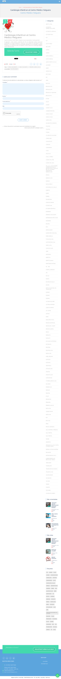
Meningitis (48, 335)
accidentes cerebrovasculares (50, 28)
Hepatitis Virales (49, 260)
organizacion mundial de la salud (51, 613)
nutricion (52, 604)
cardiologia (49, 577)
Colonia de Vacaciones (51, 135)
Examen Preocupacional (51, 233)
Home (20, 7)
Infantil (47, 278)
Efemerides (48, 211)
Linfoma (48, 313)
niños (47, 604)
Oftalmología (49, 368)
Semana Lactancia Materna (52, 449)
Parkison (48, 390)
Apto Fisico (48, 74)
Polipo (47, 396)
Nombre (4, 96)
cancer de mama (54, 575)
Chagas (47, 132)
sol (56, 624)
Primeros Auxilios (50, 405)
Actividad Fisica (49, 34)
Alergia (47, 49)
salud (47, 621)
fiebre (52, 588)
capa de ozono (49, 117)
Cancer (47, 104)
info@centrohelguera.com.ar (9, 670)
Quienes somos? (49, 411)
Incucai (47, 275)
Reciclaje (48, 420)
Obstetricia (48, 365)
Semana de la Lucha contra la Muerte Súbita (52, 446)
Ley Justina (48, 310)
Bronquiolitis (49, 86)
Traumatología (49, 471)
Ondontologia (49, 374)
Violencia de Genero (50, 493)
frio (56, 588)
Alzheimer (48, 65)
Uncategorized (14, 69)
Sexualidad (48, 452)
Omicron (48, 371)
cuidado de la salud (50, 583)
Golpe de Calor (49, 248)
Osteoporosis (49, 377)
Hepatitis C (48, 257)
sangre (51, 621)
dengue (48, 585)
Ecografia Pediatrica (50, 208)
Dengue (47, 174)
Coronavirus (49, 147)
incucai (47, 596)
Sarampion (48, 442)
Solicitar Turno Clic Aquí (44, 649)
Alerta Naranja (49, 58)
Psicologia (48, 408)
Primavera (48, 402)
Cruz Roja (48, 153)
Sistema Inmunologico (51, 455)
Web (3, 106)
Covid (54, 580)
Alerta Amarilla (49, 55)
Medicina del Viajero (50, 325)
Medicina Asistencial (50, 322)
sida (53, 624)
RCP (46, 417)
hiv (53, 593)
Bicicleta (48, 83)
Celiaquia (48, 126)
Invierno (48, 292)
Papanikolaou (49, 387)
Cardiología (48, 120)
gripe (55, 591)
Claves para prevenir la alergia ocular (34, 127)
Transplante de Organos (51, 468)
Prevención (48, 399)
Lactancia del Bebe (50, 301)
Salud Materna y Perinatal (52, 429)
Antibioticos (49, 71)
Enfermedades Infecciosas (52, 217)
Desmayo (48, 181)
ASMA (47, 80)
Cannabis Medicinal (50, 110)
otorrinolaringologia (51, 380)
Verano (47, 484)
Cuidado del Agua (50, 162)
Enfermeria (48, 220)
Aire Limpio (48, 46)
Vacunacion (48, 478)
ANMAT (47, 68)
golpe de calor (49, 591)
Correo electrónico (7, 101)
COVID (47, 150)
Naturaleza (48, 344)
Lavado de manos (50, 307)
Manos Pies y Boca (50, 319)
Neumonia (48, 347)
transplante (49, 626)
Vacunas (48, 481)
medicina (48, 599)
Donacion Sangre (50, 202)
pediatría (48, 616)
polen (52, 616)
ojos (54, 607)
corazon (48, 144)
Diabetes (48, 190)
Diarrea (47, 196)
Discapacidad (49, 199)
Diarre (47, 193)
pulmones (54, 618)
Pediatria (48, 393)
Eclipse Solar (49, 205)
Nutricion (48, 359)
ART (46, 77)
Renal (47, 423)
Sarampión (48, 624)
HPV (47, 272)
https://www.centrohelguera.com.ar (10, 672)
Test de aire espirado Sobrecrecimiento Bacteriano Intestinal (55, 505)
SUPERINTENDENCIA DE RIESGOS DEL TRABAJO (50, 459)
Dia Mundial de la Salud (51, 187)
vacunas (55, 626)
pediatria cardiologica (35, 67)
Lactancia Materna (50, 304)
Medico (47, 332)
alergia (50, 572)
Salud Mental (49, 432)
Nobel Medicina (49, 356)
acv (47, 572)
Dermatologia (49, 178)
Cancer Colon (49, 107)
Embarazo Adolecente (51, 214)
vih (51, 629)
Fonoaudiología (49, 239)
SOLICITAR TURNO (31, 52)
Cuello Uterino (49, 156)
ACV (47, 37)
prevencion (48, 618)
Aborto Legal (49, 24)
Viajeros (48, 487)
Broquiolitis (49, 95)
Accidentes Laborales (51, 31)
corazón (55, 577)
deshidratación (54, 585)
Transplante (49, 465)
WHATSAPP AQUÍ (44, 663)
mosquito (53, 599)
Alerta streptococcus (51, 62)
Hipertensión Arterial (51, 263)
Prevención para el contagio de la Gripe (55, 525)
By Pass (47, 98)
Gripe (47, 251)
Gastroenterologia (50, 242)
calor (47, 101)
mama (47, 316)
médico (47, 601)
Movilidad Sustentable (51, 341)
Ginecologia (49, 245)
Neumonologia (49, 350)
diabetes (48, 588)
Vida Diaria (48, 490)
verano (48, 629)
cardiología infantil (12, 67)
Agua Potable (49, 43)
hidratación (48, 593)
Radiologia (48, 414)
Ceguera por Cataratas (51, 123)
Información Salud (50, 281)
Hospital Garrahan (50, 269)
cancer (47, 575)
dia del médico (49, 184)
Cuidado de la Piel (50, 159)
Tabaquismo (48, 462)
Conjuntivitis (49, 141)
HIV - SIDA (48, 266)
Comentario (5, 82)
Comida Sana (49, 138)
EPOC (47, 226)
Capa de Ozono (49, 113)
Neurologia (48, 353)
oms (47, 609)
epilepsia (48, 223)
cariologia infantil (23, 67)
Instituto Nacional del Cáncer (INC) (51, 289)
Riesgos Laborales (50, 426)
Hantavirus (48, 254)
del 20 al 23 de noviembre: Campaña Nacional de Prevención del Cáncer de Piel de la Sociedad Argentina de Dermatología (52, 168)
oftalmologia (49, 607)
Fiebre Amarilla (49, 236)
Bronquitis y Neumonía (51, 92)
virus (54, 629)
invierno (52, 596)
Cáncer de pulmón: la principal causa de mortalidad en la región (19, 126)
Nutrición (48, 362)
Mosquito (48, 338)
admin (6, 64)
